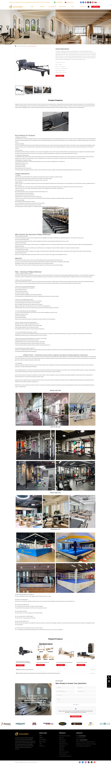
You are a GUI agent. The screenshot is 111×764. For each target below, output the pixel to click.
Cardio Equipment (62, 741)
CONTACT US (82, 6)
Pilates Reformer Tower (63, 743)
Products (20, 46)
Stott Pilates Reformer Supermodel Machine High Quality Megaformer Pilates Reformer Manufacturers (39, 673)
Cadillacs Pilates (62, 745)
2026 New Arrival (62, 739)
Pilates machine (38, 275)
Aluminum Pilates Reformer (58, 140)
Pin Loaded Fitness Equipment (64, 735)
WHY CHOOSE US (52, 6)
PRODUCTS (42, 6)
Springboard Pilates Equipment (26, 669)
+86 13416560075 (59, 2)
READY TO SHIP (62, 6)
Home (18, 46)
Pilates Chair (61, 747)
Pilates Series (25, 46)
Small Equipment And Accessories (65, 756)
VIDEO (72, 6)
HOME (32, 6)
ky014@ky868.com (70, 2)
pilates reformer (53, 104)
